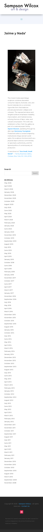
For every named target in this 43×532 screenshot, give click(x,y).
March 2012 (8, 415)
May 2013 (7, 379)
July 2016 (7, 302)
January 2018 (9, 275)
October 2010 (9, 467)
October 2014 (9, 333)
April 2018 (8, 269)
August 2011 (8, 437)
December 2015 (10, 314)
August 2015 (8, 327)
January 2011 (8, 458)
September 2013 (10, 366)
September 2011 (10, 434)
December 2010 (10, 461)
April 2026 (8, 186)
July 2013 (7, 373)
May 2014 (7, 342)
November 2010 (10, 464)
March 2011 (8, 452)
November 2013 (10, 360)
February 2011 (9, 455)
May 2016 (7, 305)
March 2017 (8, 290)
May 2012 (7, 409)
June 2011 (7, 443)
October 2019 (9, 238)
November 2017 (10, 278)
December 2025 (10, 195)
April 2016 (8, 308)
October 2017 (9, 281)
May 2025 (7, 213)
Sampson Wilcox (25, 504)
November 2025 (10, 198)
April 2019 (8, 256)
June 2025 (8, 210)
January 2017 (9, 293)
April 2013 (8, 382)
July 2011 (7, 440)
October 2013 (9, 363)
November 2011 (10, 428)
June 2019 (8, 250)
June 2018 (8, 265)
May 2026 (7, 183)
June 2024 (8, 229)
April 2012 (8, 412)
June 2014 (8, 339)
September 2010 (10, 470)
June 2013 (8, 376)
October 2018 (9, 262)
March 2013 (8, 385)
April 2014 (8, 345)
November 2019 (10, 235)
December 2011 (10, 425)
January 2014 (9, 354)
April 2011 (7, 449)
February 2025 (9, 223)
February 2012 (9, 419)
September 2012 (10, 397)
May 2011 (7, 446)
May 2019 (7, 253)
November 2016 (10, 296)
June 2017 (8, 284)
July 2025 (7, 207)
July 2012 (7, 403)
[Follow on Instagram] (21, 512)
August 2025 (8, 204)
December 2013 (10, 357)
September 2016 (10, 299)
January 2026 (9, 192)
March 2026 (8, 189)
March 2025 (8, 220)
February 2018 (9, 272)
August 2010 (8, 474)
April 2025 (8, 217)
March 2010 (8, 477)
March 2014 (8, 348)
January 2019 (9, 259)
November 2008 (10, 483)
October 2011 (9, 431)
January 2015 (9, 330)
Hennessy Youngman (22, 131)
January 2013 (9, 391)
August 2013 (8, 370)
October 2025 (9, 201)
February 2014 (9, 351)
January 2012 (9, 421)
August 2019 (8, 244)
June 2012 (8, 406)
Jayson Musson (13, 129)
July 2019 (7, 247)
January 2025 (9, 226)
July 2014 (7, 336)
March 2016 (8, 311)
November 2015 (10, 317)
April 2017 (8, 287)
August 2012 (8, 400)
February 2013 (9, 388)
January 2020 (9, 232)
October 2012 (9, 394)
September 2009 (10, 480)
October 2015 (9, 321)
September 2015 (10, 324)
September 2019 (10, 241)
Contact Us (26, 506)
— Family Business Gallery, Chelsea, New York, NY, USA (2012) (20, 154)
